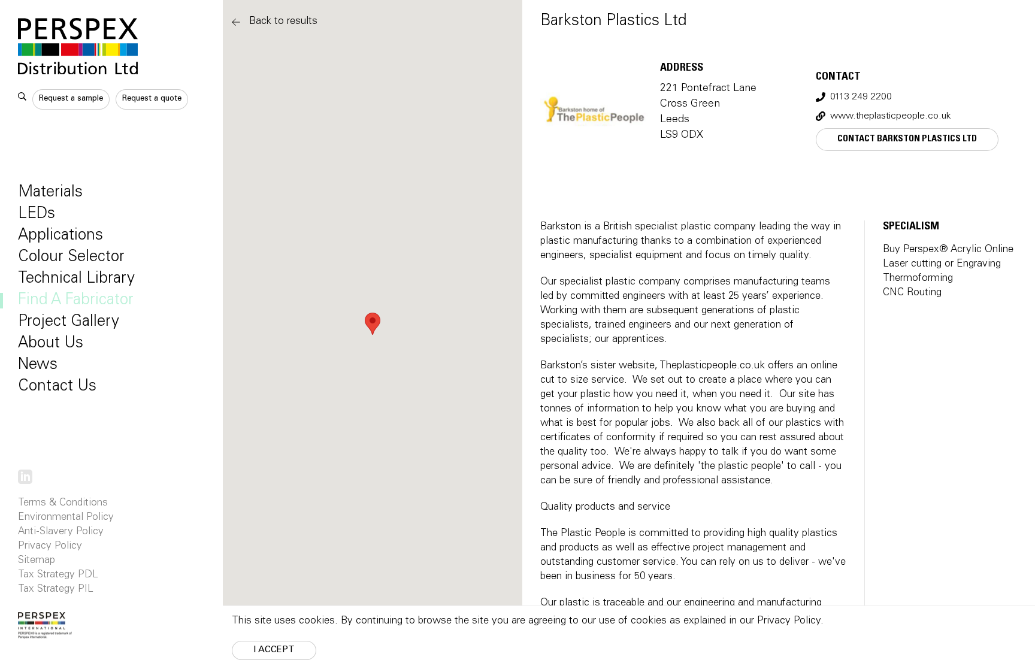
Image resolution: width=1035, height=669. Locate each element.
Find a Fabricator (76, 300)
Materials (50, 193)
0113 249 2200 (861, 97)
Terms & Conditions (63, 503)
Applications (60, 236)
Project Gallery (68, 322)
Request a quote (151, 99)
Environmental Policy (66, 518)
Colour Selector (71, 257)
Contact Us (57, 387)
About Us (50, 344)
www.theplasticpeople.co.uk (890, 116)
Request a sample (71, 99)
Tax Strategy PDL (58, 575)
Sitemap (36, 561)
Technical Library (76, 279)
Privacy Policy (50, 546)
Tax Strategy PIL (55, 590)
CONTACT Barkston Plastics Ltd (907, 139)
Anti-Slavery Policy (61, 532)
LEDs (36, 214)
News (38, 365)
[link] (25, 477)
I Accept (274, 650)
